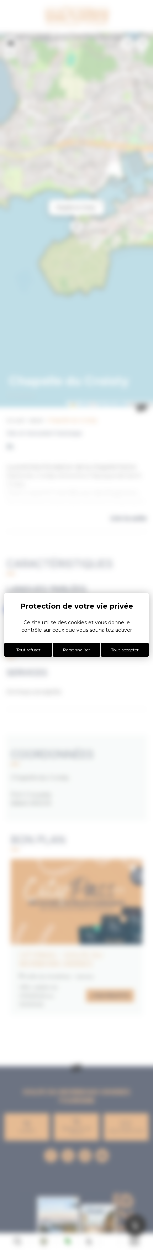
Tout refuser (28, 649)
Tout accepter (125, 649)
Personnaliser (76, 649)
